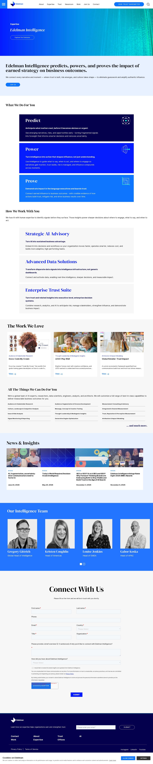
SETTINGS (143, 758)
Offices (61, 740)
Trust (60, 4)
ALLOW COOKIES (128, 758)
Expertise (50, 4)
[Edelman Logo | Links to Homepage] (13, 5)
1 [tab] (81, 564)
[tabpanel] (24, 473)
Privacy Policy (16, 749)
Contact (96, 4)
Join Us (87, 4)
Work (78, 4)
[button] (3, 4)
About (41, 4)
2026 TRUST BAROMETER (129, 4)
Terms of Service (31, 749)
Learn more (112, 760)
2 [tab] (84, 564)
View (11, 374)
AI (80, 736)
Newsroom (69, 4)
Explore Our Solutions (22, 37)
